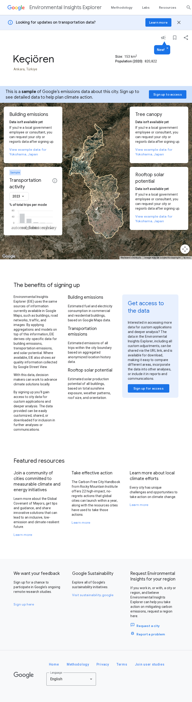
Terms (187, 257)
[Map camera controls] (185, 249)
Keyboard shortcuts (131, 257)
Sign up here (24, 604)
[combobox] (19, 196)
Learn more (23, 535)
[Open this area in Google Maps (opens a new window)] (9, 256)
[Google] (24, 675)
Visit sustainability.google (93, 595)
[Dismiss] (167, 48)
